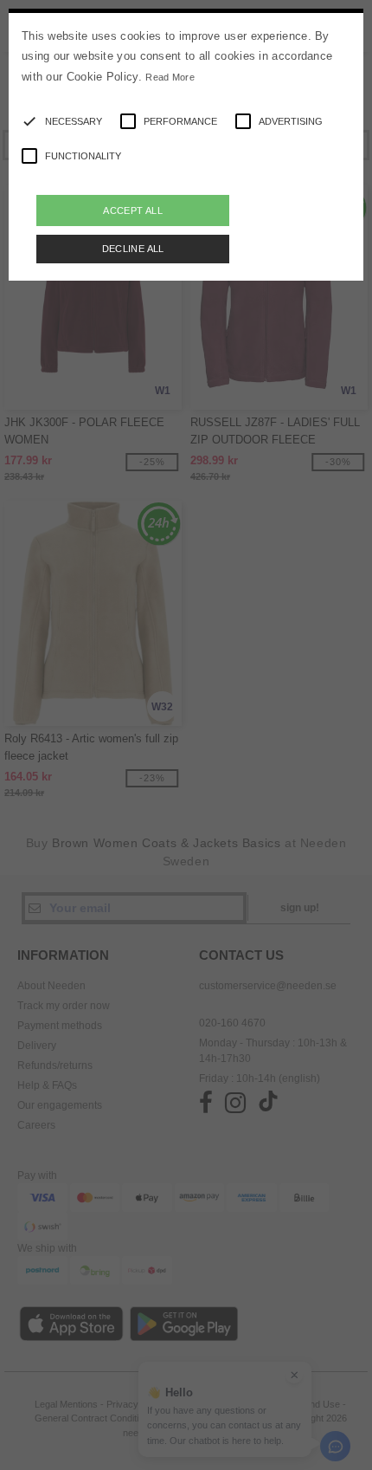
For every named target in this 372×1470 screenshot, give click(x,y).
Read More (170, 77)
